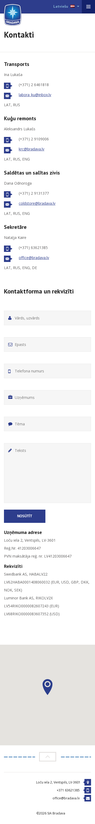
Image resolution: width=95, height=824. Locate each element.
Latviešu (61, 6)
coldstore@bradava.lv (37, 203)
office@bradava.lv (34, 257)
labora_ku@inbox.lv (35, 94)
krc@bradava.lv (31, 149)
